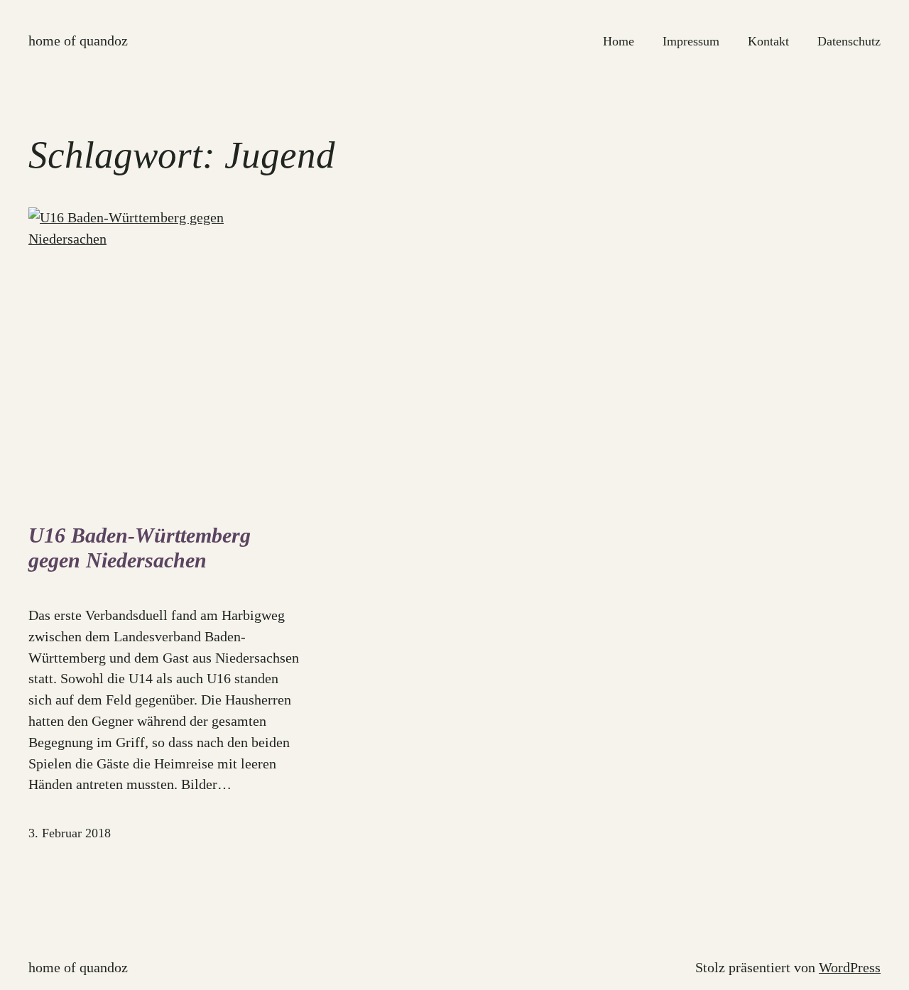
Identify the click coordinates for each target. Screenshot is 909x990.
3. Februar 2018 (69, 833)
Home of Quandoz (78, 40)
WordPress (850, 967)
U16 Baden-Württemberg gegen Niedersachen (139, 548)
